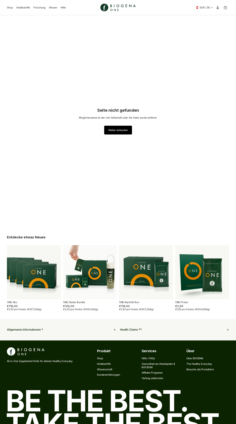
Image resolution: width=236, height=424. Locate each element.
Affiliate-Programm (152, 372)
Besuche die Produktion (200, 369)
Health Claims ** (131, 329)
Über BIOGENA (194, 358)
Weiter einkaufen (118, 130)
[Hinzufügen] (56, 294)
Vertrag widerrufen (152, 378)
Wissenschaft (104, 369)
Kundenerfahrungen (108, 374)
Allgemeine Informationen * (25, 329)
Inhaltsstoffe (104, 363)
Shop (100, 358)
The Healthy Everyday (199, 363)
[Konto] (217, 7)
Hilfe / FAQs (148, 358)
